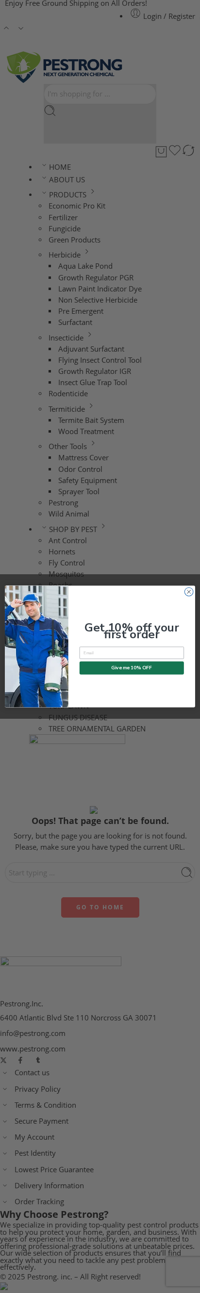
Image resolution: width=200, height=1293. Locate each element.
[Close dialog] (188, 591)
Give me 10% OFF (131, 667)
